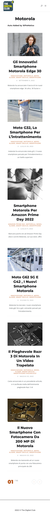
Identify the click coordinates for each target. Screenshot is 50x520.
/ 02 (16, 480)
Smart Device (22, 77)
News (36, 76)
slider (12, 77)
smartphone (35, 77)
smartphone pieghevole (25, 373)
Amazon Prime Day (16, 224)
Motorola (28, 76)
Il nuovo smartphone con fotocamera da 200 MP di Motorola (25, 437)
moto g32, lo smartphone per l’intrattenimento (25, 132)
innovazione (17, 76)
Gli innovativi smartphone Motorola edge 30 (25, 66)
